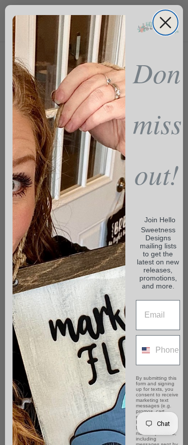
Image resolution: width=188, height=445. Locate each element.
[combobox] (143, 350)
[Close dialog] (165, 22)
